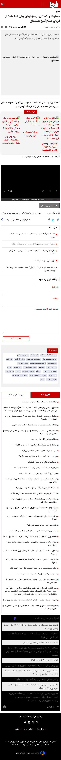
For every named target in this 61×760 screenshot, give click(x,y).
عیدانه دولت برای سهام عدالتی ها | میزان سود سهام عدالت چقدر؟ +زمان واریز (32, 544)
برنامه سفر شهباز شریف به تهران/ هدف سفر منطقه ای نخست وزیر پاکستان (30, 269)
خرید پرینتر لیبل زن (28, 371)
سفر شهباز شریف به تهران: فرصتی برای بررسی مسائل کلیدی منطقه (31, 252)
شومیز (42, 379)
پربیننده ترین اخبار (16, 394)
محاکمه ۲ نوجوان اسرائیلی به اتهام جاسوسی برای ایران (36, 487)
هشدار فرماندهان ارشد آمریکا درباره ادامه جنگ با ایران (36, 445)
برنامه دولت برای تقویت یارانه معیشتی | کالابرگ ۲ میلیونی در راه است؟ (32, 518)
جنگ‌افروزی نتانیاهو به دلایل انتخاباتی (42, 462)
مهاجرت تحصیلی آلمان (49, 359)
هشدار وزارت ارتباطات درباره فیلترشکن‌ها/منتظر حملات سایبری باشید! (30, 536)
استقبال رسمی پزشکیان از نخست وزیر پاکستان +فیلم (33, 244)
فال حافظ (9, 359)
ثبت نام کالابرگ (51, 367)
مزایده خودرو (10, 371)
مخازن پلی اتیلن (20, 359)
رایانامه (55, 298)
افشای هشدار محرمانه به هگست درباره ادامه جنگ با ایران (34, 425)
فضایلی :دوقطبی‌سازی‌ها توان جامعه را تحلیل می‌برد (36, 573)
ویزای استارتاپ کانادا (33, 359)
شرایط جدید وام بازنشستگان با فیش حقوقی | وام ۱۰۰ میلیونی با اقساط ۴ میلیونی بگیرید (11, 140)
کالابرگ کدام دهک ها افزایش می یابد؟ (30, 134)
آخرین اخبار (45, 394)
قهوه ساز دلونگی (51, 379)
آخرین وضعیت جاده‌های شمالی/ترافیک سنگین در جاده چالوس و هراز (30, 600)
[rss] (36, 722)
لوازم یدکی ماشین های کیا (38, 375)
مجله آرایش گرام (23, 363)
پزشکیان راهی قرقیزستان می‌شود (44, 439)
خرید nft (41, 367)
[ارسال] (7, 27)
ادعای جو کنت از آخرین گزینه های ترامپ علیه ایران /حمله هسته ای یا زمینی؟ (30, 552)
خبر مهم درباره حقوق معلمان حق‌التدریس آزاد (39, 450)
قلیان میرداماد (52, 363)
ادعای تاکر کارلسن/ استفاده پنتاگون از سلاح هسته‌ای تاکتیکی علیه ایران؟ (31, 561)
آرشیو (17, 729)
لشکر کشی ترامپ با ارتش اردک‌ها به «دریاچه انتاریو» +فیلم (34, 493)
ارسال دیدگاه (16, 338)
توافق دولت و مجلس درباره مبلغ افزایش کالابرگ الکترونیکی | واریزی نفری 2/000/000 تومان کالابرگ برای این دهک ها (49, 147)
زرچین (9, 367)
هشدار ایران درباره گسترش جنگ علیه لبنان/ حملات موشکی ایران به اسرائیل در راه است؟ (31, 418)
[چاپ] (3, 27)
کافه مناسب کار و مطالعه (38, 363)
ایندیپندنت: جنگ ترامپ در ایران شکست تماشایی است (35, 467)
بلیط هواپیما (52, 375)
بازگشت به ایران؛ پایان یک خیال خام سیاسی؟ (39, 402)
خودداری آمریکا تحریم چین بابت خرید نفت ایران (38, 473)
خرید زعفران (17, 367)
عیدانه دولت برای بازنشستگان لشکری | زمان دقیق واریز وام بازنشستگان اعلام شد (34, 500)
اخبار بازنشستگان (22, 355)
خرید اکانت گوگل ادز (30, 367)
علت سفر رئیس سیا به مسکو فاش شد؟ (42, 525)
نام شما (55, 287)
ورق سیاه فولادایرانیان (49, 371)
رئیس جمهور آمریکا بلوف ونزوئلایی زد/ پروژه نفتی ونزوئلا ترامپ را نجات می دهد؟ (31, 581)
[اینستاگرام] (32, 722)
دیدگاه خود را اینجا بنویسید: (46, 309)
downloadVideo (52, 199)
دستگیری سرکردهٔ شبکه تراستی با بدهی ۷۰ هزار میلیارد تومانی (33, 530)
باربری (18, 371)
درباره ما (41, 729)
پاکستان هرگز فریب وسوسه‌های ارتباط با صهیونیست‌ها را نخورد (32, 236)
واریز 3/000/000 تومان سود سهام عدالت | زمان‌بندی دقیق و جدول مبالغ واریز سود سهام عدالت (29, 607)
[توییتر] (53, 220)
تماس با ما (28, 729)
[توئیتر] (24, 722)
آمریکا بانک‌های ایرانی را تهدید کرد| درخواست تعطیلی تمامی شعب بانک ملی (31, 480)
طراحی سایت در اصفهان (19, 375)
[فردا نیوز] (54, 4)
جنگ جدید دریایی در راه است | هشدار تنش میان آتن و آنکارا (33, 568)
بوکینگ (38, 371)
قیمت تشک (34, 355)
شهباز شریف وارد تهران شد (44, 261)
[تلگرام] (57, 220)
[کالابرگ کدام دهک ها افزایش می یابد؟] (30, 122)
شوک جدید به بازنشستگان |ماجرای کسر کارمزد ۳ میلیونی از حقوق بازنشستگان (31, 509)
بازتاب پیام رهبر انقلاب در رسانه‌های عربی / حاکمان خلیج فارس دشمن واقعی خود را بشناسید (30, 432)
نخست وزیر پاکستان (48, 205)
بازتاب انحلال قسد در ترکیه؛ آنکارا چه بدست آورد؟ (38, 456)
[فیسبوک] (49, 220)
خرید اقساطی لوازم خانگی (48, 355)
